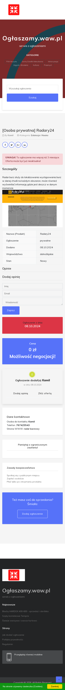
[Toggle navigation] (58, 10)
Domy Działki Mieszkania (32, 61)
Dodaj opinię (20, 393)
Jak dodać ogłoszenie (13, 635)
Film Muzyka (11, 61)
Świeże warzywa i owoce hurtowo (19, 620)
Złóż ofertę (45, 393)
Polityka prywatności (12, 639)
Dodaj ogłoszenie (32, 513)
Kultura (36, 65)
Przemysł (48, 65)
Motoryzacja (53, 61)
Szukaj (32, 97)
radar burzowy (32, 428)
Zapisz (11, 310)
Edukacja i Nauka (39, 135)
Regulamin (7, 644)
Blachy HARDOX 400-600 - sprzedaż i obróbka (25, 611)
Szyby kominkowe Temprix (15, 616)
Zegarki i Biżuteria (20, 65)
